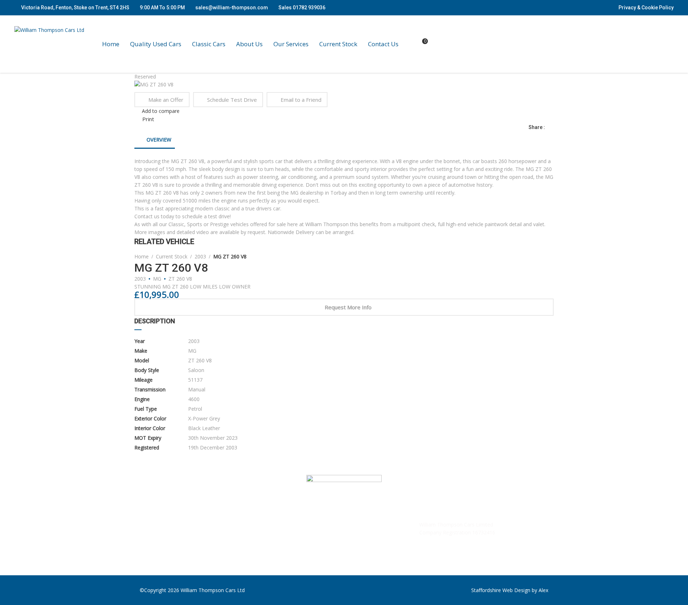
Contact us (383, 44)
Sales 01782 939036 (301, 7)
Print (148, 119)
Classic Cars (208, 44)
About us (249, 44)
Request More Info (348, 307)
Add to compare (161, 111)
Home (110, 44)
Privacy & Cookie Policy (646, 7)
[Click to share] (552, 127)
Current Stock (338, 44)
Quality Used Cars (155, 44)
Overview (158, 139)
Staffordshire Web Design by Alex (509, 590)
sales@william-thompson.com (231, 7)
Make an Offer (165, 99)
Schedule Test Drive (232, 99)
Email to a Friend (301, 99)
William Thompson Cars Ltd (213, 590)
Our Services (291, 44)
